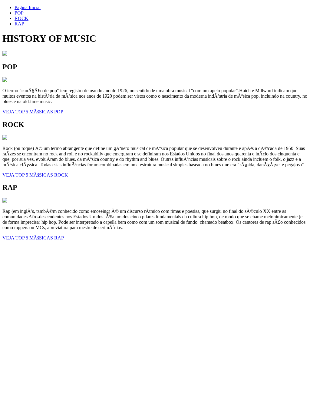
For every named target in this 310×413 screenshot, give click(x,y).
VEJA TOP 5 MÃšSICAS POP (32, 111)
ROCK (21, 18)
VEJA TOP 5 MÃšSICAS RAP (33, 237)
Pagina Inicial (28, 7)
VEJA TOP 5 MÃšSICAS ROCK (35, 174)
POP (19, 12)
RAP (19, 23)
